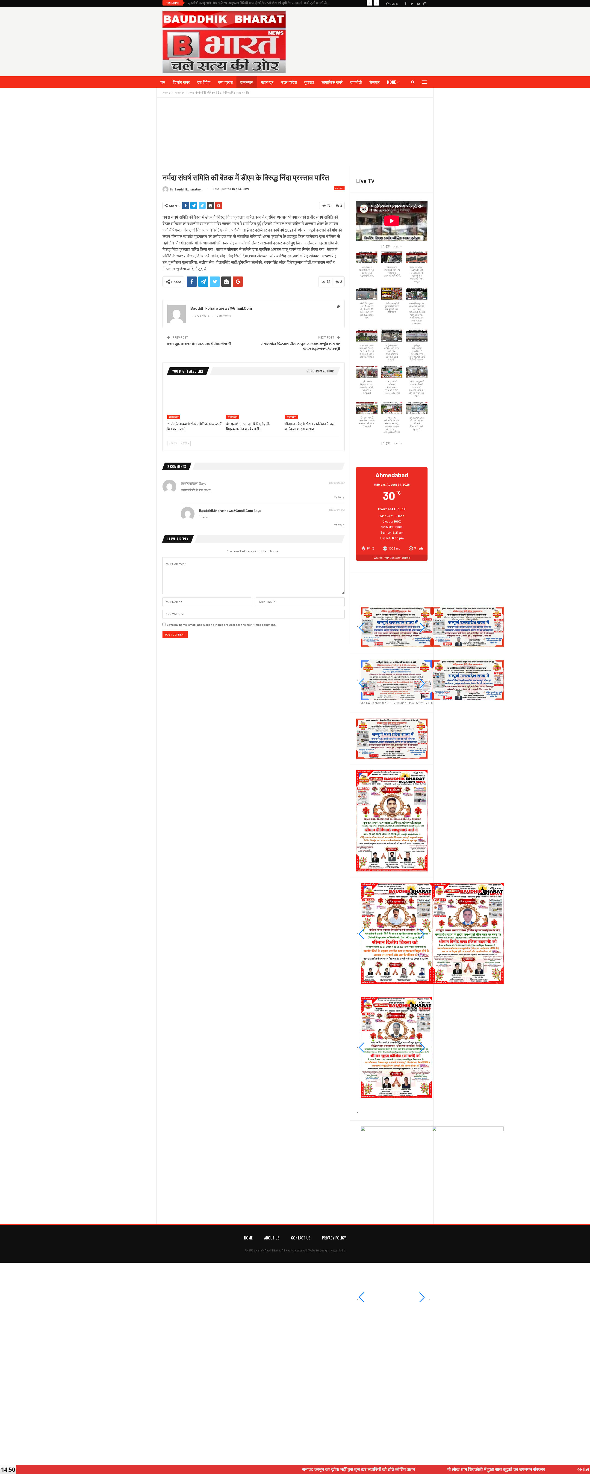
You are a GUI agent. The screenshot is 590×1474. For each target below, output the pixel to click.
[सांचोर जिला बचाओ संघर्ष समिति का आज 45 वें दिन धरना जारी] (194, 400)
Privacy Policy (334, 1238)
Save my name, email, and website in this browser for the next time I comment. (221, 625)
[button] (397, 246)
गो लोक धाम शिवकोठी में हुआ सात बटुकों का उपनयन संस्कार (391, 1469)
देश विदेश (203, 82)
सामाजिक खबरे (332, 82)
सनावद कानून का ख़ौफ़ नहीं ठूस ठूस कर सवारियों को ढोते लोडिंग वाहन (253, 1469)
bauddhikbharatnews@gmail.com (226, 510)
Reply (341, 497)
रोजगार (374, 82)
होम (162, 82)
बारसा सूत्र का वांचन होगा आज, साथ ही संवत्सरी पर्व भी (199, 344)
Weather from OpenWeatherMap (392, 557)
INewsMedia (337, 1250)
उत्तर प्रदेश (289, 82)
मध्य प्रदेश (225, 82)
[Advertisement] (295, 132)
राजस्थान (247, 82)
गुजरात (309, 82)
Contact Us (300, 1238)
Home (248, 1238)
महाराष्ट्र (267, 82)
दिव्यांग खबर (181, 82)
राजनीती (356, 82)
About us (272, 1238)
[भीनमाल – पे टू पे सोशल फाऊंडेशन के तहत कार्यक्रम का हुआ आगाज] (312, 400)
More (391, 82)
